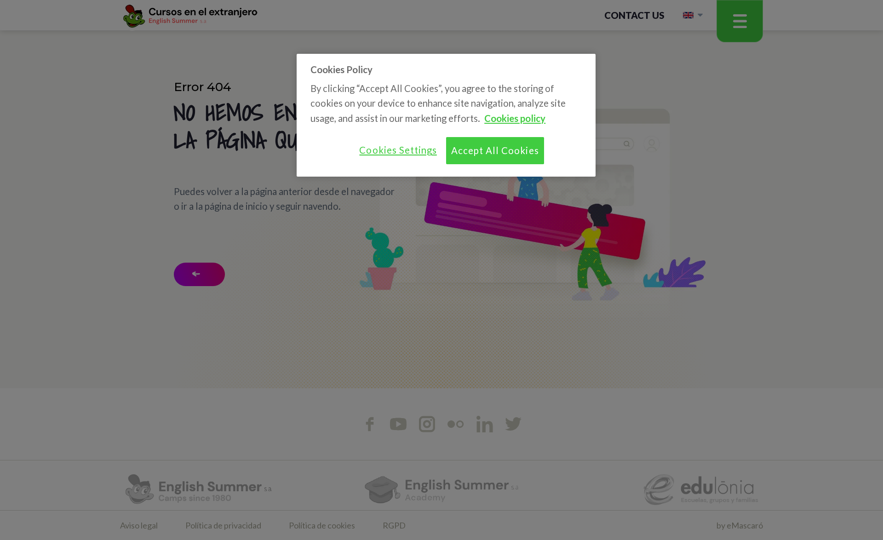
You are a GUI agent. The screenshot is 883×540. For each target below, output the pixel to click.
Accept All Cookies (495, 150)
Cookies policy (514, 118)
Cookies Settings (397, 149)
